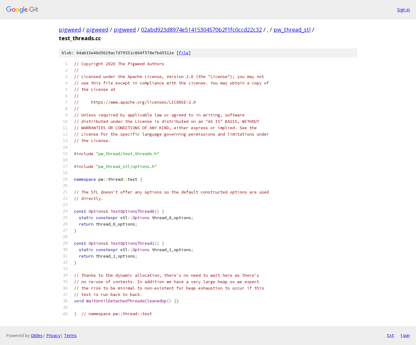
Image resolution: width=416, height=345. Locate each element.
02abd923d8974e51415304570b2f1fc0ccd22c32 (201, 29)
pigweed (70, 29)
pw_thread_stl (292, 29)
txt (390, 335)
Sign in (403, 9)
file (184, 52)
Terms (70, 335)
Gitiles (37, 335)
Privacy (53, 335)
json (405, 335)
